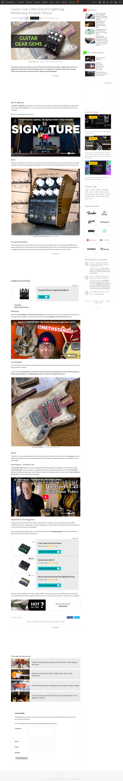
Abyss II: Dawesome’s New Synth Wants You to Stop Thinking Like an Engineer (98, 171)
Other (64, 2)
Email (17, 747)
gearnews (9, 2)
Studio (37, 2)
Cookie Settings (98, 302)
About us (87, 301)
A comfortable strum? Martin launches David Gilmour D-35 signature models (55, 696)
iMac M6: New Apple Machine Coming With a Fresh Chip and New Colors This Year (99, 264)
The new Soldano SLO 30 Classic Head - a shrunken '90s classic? (99, 277)
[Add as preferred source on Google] (34, 18)
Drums (45, 2)
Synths (29, 2)
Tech (57, 2)
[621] (104, 213)
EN (94, 2)
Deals (74, 2)
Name (17, 741)
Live (51, 2)
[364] (105, 231)
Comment (18, 728)
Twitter (111, 2)
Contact (108, 301)
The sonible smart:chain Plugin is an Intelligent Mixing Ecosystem (98, 125)
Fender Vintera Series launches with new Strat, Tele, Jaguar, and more (54, 663)
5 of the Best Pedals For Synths (99, 292)
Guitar (21, 2)
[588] (91, 222)
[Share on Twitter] (76, 617)
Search (120, 2)
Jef (21, 18)
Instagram (104, 2)
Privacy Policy (95, 301)
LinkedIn (100, 2)
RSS (116, 2)
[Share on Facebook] (70, 617)
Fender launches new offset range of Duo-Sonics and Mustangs (52, 674)
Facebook (107, 2)
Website (17, 752)
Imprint (102, 301)
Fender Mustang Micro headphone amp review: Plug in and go (55, 685)
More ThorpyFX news (22, 307)
